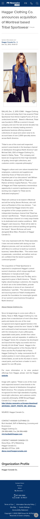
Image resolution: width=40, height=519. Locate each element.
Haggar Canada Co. (9, 469)
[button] (20, 77)
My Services (19, 491)
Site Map (13, 507)
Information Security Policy (25, 504)
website (5, 375)
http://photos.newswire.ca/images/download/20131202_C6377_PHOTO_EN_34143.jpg (20, 404)
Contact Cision (19, 483)
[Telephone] (31, 3)
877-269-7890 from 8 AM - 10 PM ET (19, 496)
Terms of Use (9, 504)
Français (32, 27)
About (20, 488)
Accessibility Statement (20, 510)
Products (19, 486)
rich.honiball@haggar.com (12, 434)
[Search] (37, 3)
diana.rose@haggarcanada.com (14, 451)
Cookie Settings (24, 507)
